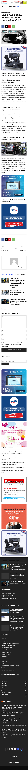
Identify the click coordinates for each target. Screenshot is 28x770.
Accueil (2, 10)
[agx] (14, 434)
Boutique (3, 641)
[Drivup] (14, 186)
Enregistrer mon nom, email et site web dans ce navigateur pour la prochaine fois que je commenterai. (13, 344)
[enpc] (14, 58)
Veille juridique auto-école (7, 670)
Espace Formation (5, 654)
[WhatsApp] (13, 26)
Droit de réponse (5, 650)
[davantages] (14, 2)
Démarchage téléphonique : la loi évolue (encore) (12, 467)
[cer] (14, 516)
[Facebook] (2, 26)
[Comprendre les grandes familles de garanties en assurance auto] (5, 292)
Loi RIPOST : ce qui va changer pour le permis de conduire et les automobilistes (12, 463)
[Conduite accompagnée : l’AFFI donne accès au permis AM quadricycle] (5, 628)
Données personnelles (6, 647)
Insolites (8, 12)
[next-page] (5, 308)
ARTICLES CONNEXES (7, 274)
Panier (3, 663)
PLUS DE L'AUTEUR (20, 274)
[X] (6, 26)
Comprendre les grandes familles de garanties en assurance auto (13, 458)
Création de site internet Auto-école (10, 643)
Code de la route (5, 596)
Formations (4, 656)
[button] (2, 7)
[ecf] (14, 216)
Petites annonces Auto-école (8, 598)
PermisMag (7, 701)
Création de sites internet (7, 600)
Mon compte (4, 659)
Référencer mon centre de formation (10, 665)
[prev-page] (2, 308)
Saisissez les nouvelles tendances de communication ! (21, 250)
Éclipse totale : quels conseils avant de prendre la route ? (12, 471)
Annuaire (3, 638)
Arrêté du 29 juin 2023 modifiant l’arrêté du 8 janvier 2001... (17, 611)
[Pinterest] (9, 26)
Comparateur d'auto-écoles (8, 593)
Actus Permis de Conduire (7, 595)
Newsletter (4, 661)
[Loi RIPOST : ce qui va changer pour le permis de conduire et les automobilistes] (5, 301)
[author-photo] (14, 264)
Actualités (8, 10)
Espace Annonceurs (6, 652)
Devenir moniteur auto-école (8, 645)
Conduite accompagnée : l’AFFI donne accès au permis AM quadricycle (17, 627)
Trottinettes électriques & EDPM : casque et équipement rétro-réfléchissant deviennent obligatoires (11, 453)
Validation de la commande (8, 668)
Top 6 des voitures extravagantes (6, 249)
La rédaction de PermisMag (9, 23)
